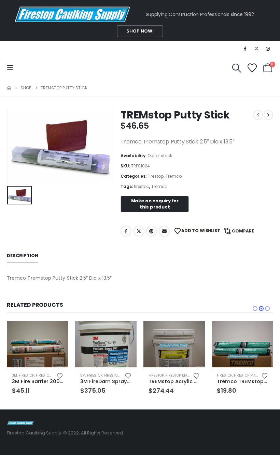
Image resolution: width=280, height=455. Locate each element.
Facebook (126, 231)
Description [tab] (22, 255)
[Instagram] (268, 48)
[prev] (258, 115)
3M (14, 375)
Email (164, 231)
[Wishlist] (252, 68)
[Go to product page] (37, 344)
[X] (257, 48)
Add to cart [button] (57, 332)
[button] (12, 68)
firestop (141, 186)
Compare (243, 231)
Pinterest (151, 231)
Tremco (174, 176)
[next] (268, 115)
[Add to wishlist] (59, 375)
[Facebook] (245, 48)
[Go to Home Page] (9, 88)
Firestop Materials (183, 375)
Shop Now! (140, 31)
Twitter (139, 231)
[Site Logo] (20, 422)
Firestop (156, 176)
